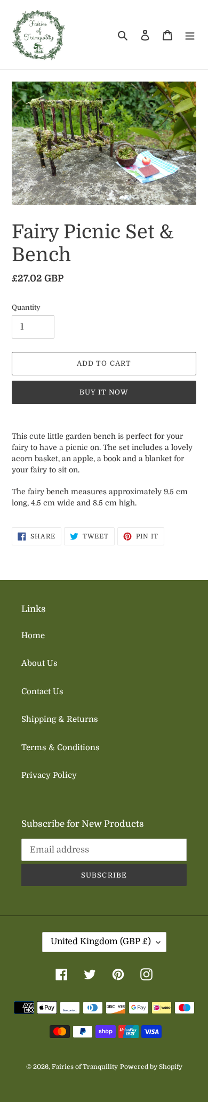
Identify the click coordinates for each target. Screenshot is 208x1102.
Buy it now (104, 392)
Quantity (26, 307)
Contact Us (42, 691)
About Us (39, 663)
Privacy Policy (49, 775)
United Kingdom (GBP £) (101, 941)
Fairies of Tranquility (85, 1067)
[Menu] (190, 34)
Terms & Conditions (60, 747)
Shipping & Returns (59, 719)
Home (33, 635)
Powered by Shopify (151, 1067)
